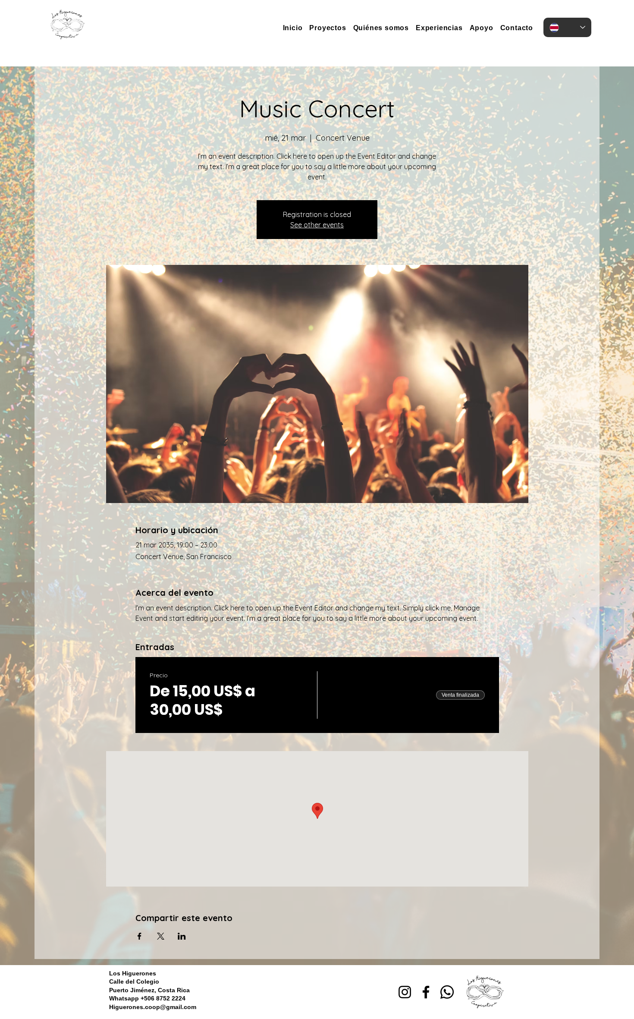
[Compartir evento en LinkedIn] (182, 936)
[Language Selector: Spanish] (567, 27)
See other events (317, 224)
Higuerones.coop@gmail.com (152, 1006)
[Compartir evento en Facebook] (139, 936)
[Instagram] (404, 992)
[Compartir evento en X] (161, 936)
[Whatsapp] (447, 992)
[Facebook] (425, 992)
